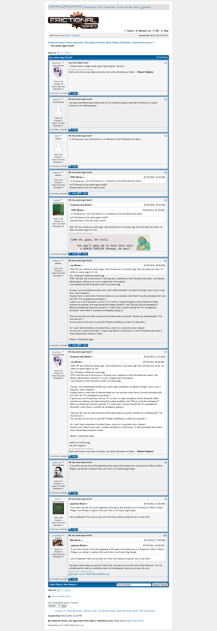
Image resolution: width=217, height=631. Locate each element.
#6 (165, 261)
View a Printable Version (61, 596)
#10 (165, 535)
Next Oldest (56, 584)
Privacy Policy (109, 7)
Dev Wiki (128, 7)
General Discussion (142, 42)
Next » (67, 53)
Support (136, 7)
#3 (165, 136)
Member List (145, 31)
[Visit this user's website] (73, 194)
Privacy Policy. (137, 621)
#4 (165, 172)
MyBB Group (79, 625)
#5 (165, 200)
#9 (165, 499)
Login (68, 35)
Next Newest (70, 584)
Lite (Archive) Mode (107, 611)
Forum (100, 7)
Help (166, 31)
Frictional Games (89, 7)
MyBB (60, 625)
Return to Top (90, 611)
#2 (165, 99)
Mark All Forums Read (127, 611)
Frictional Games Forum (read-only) (65, 42)
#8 (165, 462)
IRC (157, 31)
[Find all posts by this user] (73, 94)
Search (130, 31)
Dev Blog (120, 7)
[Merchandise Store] (145, 7)
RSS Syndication (147, 611)
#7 (165, 352)
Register (75, 35)
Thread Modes (162, 57)
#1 (165, 63)
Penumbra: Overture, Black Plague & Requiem (107, 42)
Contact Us (60, 611)
